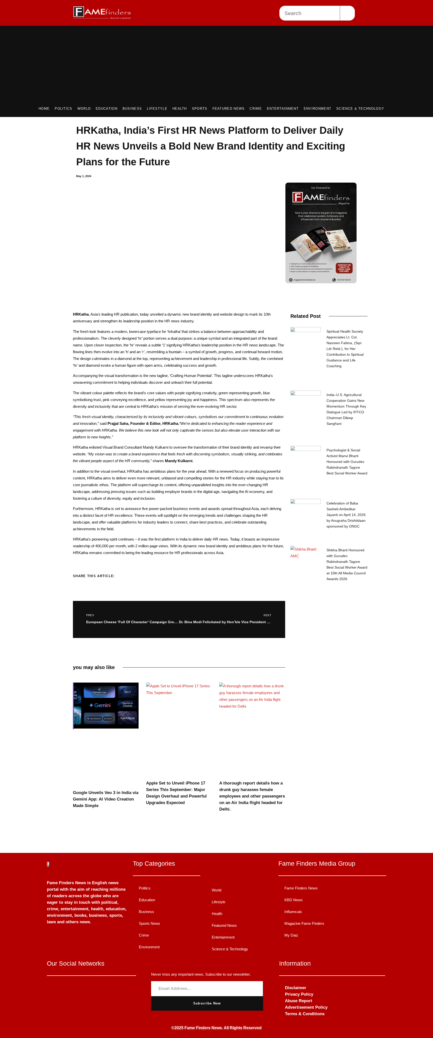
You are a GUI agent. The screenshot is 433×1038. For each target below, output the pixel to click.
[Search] (347, 13)
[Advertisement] (211, 68)
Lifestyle (157, 108)
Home (44, 108)
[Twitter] (91, 989)
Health (179, 108)
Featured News (228, 108)
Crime (256, 108)
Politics (63, 108)
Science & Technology (360, 108)
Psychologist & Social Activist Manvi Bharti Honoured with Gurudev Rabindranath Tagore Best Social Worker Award (347, 461)
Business (132, 108)
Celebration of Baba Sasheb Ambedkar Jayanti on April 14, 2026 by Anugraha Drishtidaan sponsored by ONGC (346, 514)
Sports (199, 108)
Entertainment (283, 108)
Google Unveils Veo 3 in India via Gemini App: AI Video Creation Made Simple (105, 799)
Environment (317, 108)
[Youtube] (106, 989)
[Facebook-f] (76, 989)
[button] (124, 575)
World (84, 108)
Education (107, 108)
